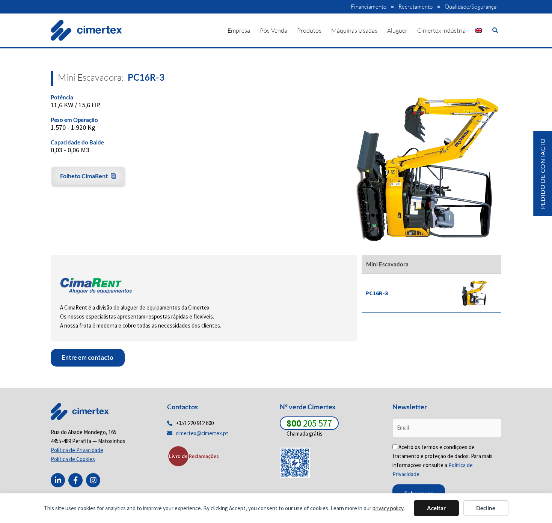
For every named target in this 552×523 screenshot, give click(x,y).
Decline (485, 508)
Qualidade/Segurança (470, 6)
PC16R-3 (376, 293)
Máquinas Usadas (354, 30)
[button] (495, 30)
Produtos (309, 30)
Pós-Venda (273, 30)
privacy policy (388, 508)
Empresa (239, 30)
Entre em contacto (87, 357)
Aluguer (397, 30)
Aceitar (436, 508)
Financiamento (368, 6)
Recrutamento (415, 6)
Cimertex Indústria (441, 30)
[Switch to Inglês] (479, 30)
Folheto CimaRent (84, 175)
